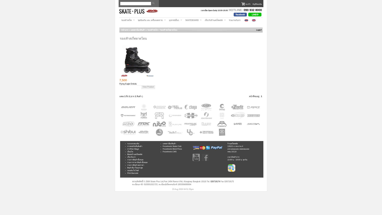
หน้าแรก (124, 30)
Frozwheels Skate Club (172, 146)
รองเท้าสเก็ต (125, 20)
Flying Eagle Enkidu (128, 84)
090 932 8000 (253, 10)
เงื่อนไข (130, 152)
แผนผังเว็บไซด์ (133, 170)
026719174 (215, 181)
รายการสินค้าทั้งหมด (135, 160)
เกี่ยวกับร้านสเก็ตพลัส (213, 20)
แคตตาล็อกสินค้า (138, 30)
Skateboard (191, 20)
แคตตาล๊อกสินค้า (169, 144)
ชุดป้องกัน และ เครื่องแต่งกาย (149, 20)
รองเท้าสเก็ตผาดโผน (168, 30)
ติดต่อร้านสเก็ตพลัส (134, 154)
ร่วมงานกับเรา (235, 20)
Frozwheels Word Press (172, 149)
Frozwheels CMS (170, 152)
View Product (148, 87)
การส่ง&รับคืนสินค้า (134, 146)
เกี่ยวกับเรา (131, 157)
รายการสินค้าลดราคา (135, 165)
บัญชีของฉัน (257, 4)
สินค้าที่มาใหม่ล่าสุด (135, 168)
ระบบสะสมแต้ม (133, 144)
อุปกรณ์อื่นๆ (173, 20)
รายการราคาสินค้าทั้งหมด (137, 162)
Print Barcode (132, 173)
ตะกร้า (248, 4)
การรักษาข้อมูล (133, 149)
